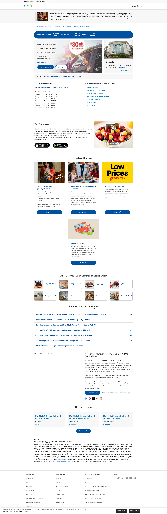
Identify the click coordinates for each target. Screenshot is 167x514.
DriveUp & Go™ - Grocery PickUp (97, 91)
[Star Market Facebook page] (114, 479)
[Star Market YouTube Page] (131, 479)
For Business (45, 1)
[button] (135, 6)
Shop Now (61, 67)
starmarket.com (94, 393)
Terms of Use (89, 478)
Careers (58, 482)
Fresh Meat (101, 284)
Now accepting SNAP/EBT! (96, 93)
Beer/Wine (50, 296)
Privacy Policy (89, 482)
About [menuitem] (79, 77)
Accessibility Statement (92, 490)
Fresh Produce (126, 284)
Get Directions (41, 62)
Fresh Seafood (75, 284)
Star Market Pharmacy (33, 503)
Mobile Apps (30, 490)
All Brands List (30, 507)
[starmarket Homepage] (28, 6)
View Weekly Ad (45, 67)
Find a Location (85, 431)
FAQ (27, 482)
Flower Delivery (92, 102)
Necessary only (122, 510)
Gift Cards (29, 494)
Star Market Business (94, 99)
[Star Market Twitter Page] (118, 479)
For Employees (60, 494)
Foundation (59, 498)
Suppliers (58, 490)
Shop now (122, 212)
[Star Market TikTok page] (135, 479)
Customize (6, 511)
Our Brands (29, 486)
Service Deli (126, 296)
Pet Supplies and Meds (50, 284)
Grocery (26, 1)
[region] (83, 511)
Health (32, 1)
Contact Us (29, 478)
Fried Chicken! (91, 105)
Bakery (101, 296)
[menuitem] (41, 35)
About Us (58, 478)
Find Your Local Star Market (34, 498)
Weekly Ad (38, 424)
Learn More (87, 212)
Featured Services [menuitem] (53, 77)
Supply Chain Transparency (93, 498)
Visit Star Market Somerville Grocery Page (117, 393)
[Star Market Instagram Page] (126, 479)
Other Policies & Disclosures (93, 503)
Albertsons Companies (62, 486)
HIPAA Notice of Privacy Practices (95, 494)
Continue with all (134, 510)
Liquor (75, 296)
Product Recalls (60, 503)
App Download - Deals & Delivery (98, 96)
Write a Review (124, 70)
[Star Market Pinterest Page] (122, 479)
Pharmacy (38, 1)
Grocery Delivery (92, 88)
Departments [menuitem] (65, 77)
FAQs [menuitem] (73, 77)
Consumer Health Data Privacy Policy (96, 486)
